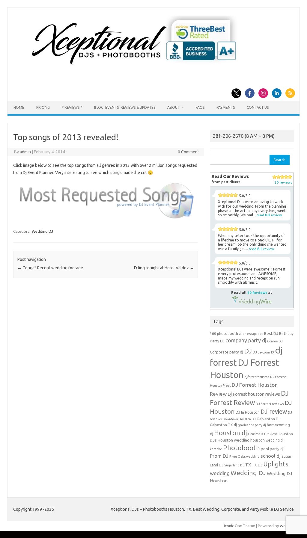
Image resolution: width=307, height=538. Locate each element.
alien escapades (251, 334)
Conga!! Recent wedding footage (50, 267)
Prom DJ (219, 456)
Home (18, 107)
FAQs (200, 107)
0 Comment (188, 151)
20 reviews (283, 182)
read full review (269, 215)
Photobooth (241, 447)
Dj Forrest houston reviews (254, 394)
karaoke (216, 449)
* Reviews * (72, 107)
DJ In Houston (248, 412)
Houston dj (230, 432)
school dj (271, 456)
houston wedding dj (267, 440)
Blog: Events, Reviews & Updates (124, 107)
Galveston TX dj (223, 425)
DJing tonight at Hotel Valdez (164, 267)
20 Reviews (257, 292)
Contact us (258, 107)
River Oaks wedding (244, 456)
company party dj (245, 340)
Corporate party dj (226, 352)
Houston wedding (233, 440)
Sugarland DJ (234, 465)
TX (248, 465)
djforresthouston (256, 377)
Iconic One (233, 526)
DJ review (274, 411)
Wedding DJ (42, 231)
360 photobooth (224, 334)
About (173, 107)
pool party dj (272, 449)
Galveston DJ (269, 419)
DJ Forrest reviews (270, 404)
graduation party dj (252, 425)
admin (25, 151)
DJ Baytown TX (263, 352)
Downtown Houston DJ (239, 419)
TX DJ (257, 465)
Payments (225, 107)
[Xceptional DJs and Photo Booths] (139, 67)
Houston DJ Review (262, 434)
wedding (220, 473)
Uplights (275, 464)
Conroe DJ (275, 341)
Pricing (43, 107)
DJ (248, 351)
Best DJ (271, 333)
